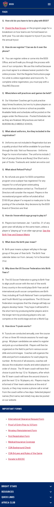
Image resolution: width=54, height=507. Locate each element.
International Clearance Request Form (26, 419)
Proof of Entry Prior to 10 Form (22, 425)
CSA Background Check (19, 447)
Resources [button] (8, 492)
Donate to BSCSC (16, 459)
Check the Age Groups (15, 28)
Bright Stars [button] (9, 486)
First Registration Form (19, 436)
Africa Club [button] (8, 502)
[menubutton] (49, 4)
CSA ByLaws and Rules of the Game (25, 453)
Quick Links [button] (8, 497)
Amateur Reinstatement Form (22, 430)
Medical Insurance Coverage (21, 442)
